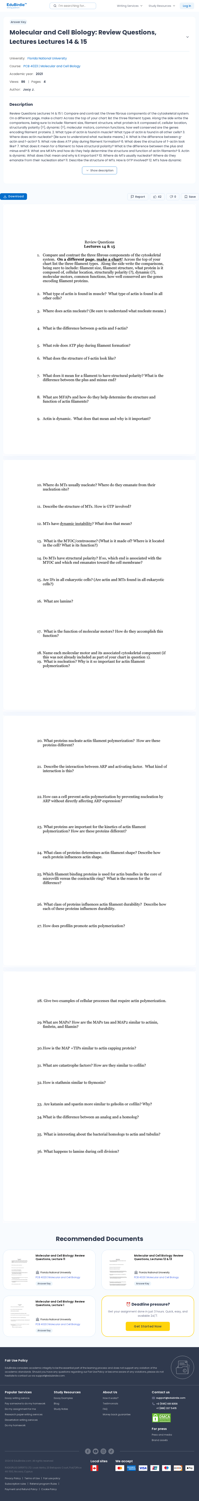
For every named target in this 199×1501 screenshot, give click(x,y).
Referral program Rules (43, 1483)
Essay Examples (63, 1398)
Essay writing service (17, 1398)
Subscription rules (15, 1483)
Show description (101, 170)
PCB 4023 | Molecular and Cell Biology (51, 66)
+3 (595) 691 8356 (167, 1403)
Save (192, 197)
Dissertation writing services (21, 1420)
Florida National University (47, 58)
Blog (56, 1403)
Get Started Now (148, 1326)
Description (21, 104)
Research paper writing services (24, 1414)
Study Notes (61, 1409)
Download (16, 196)
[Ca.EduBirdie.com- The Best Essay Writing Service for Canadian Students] (94, 1470)
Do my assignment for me (20, 1409)
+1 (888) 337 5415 (166, 1408)
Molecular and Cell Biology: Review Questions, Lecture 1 (60, 1303)
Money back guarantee (116, 1414)
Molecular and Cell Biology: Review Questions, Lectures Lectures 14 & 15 (83, 37)
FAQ (105, 1409)
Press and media (162, 1434)
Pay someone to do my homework (25, 1403)
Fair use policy (51, 1478)
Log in (187, 6)
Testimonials (110, 1403)
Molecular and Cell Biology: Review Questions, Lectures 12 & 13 (158, 1257)
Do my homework (15, 1425)
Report (140, 197)
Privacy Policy (13, 1478)
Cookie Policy (49, 1489)
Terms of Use (32, 1478)
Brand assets (160, 1440)
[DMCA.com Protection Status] (173, 1418)
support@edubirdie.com (50, 1375)
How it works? (111, 1398)
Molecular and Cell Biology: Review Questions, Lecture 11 (60, 1257)
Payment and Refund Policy (21, 1489)
